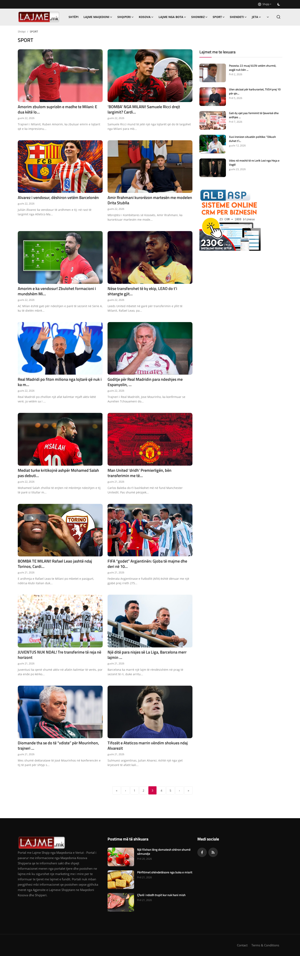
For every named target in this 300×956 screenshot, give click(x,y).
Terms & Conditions (265, 945)
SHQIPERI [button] (124, 17)
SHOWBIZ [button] (198, 17)
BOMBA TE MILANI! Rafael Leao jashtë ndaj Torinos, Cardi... (55, 563)
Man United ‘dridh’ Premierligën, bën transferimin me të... (139, 473)
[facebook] (202, 852)
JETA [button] (255, 17)
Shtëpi (74, 17)
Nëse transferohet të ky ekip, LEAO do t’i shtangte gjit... (142, 291)
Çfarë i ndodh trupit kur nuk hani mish (161, 895)
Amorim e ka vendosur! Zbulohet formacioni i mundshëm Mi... (57, 291)
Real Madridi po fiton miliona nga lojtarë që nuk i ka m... (60, 382)
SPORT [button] (217, 17)
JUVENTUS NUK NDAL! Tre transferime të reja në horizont (59, 654)
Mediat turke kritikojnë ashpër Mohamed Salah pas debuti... (58, 473)
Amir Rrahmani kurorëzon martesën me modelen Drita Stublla (150, 200)
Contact (242, 945)
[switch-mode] (278, 4)
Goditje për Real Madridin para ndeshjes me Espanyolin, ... (145, 382)
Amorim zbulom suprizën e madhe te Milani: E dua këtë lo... (57, 109)
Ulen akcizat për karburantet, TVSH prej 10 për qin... (255, 91)
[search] (278, 17)
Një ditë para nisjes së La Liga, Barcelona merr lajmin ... (147, 654)
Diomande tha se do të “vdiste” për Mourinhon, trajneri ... (58, 745)
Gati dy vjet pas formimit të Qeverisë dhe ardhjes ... (254, 115)
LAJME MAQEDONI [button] (96, 17)
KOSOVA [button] (145, 17)
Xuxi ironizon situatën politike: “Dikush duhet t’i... (252, 139)
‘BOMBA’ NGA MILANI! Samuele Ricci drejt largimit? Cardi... (144, 109)
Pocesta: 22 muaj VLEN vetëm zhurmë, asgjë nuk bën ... (252, 68)
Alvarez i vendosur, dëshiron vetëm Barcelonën (58, 197)
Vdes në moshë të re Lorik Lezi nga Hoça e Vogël (254, 162)
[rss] (213, 852)
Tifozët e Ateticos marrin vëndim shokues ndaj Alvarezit (148, 745)
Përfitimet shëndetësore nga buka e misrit (164, 872)
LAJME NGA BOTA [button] (171, 17)
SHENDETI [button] (237, 17)
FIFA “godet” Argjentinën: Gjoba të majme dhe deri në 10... (147, 563)
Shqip (265, 4)
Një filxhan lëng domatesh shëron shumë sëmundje (164, 852)
